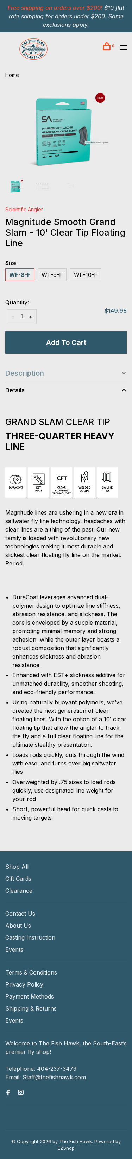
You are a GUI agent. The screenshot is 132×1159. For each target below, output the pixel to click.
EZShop (66, 1148)
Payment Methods (29, 996)
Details (15, 390)
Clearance (18, 890)
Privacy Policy (24, 984)
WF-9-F (52, 274)
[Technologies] (61, 495)
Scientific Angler (24, 209)
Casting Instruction (30, 937)
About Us (18, 925)
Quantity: (17, 302)
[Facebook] (8, 1092)
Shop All (17, 866)
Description (24, 373)
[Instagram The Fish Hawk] (21, 1092)
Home (12, 75)
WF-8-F (19, 274)
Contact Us (20, 913)
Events (14, 949)
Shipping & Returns (31, 1008)
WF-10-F (86, 274)
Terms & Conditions (31, 972)
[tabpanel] (66, 132)
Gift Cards (18, 878)
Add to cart (66, 342)
